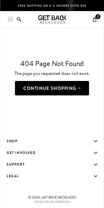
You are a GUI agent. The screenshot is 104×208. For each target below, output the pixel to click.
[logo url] (52, 19)
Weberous (62, 202)
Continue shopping (49, 88)
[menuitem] (52, 141)
